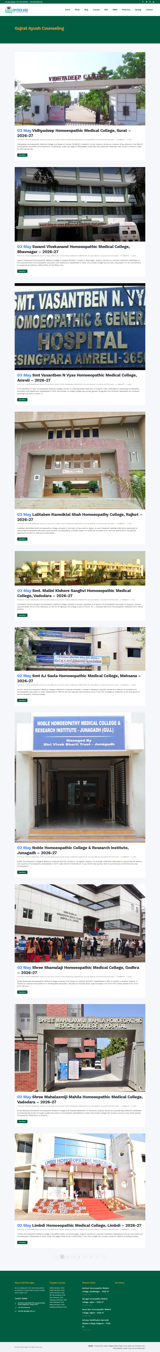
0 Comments (120, 139)
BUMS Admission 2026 (57, 1293)
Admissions (35, 139)
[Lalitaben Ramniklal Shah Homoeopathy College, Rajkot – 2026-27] (80, 460)
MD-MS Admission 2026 (57, 1295)
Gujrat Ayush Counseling (64, 139)
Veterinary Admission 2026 (58, 1307)
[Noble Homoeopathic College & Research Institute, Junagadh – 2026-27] (80, 777)
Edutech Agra (109, 139)
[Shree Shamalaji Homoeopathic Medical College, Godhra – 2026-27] (80, 923)
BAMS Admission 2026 (57, 1288)
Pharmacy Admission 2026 (58, 1300)
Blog (52, 139)
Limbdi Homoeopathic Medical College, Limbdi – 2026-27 (86, 1225)
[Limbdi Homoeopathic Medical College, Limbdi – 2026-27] (80, 1176)
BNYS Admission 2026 (57, 1302)
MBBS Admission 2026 (57, 1305)
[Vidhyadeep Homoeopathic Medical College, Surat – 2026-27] (80, 88)
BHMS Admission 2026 (57, 1290)
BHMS (52, 256)
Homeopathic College (81, 139)
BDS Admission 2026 (56, 1297)
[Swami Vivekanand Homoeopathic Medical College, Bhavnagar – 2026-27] (80, 204)
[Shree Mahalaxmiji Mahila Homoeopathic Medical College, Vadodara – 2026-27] (80, 1048)
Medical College (96, 139)
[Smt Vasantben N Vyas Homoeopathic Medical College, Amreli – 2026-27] (80, 326)
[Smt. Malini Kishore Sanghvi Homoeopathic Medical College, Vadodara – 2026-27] (80, 568)
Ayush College (45, 139)
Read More (22, 155)
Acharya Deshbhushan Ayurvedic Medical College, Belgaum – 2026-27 (96, 1323)
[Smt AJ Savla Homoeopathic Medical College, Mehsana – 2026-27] (80, 649)
